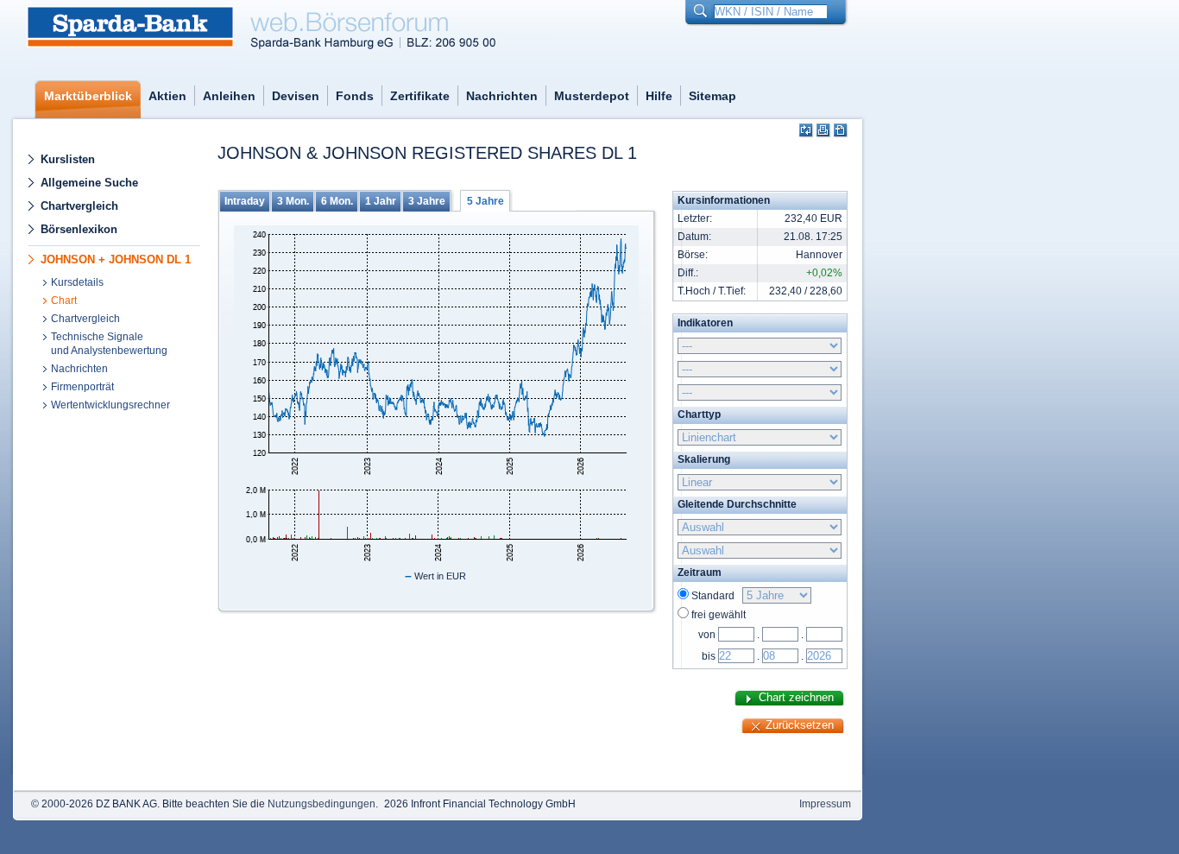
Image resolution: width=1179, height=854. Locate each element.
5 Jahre (485, 201)
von (707, 635)
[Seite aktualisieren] (806, 130)
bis (709, 656)
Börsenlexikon (79, 229)
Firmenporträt (82, 387)
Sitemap (712, 96)
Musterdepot (591, 96)
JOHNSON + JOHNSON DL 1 (116, 259)
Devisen (295, 96)
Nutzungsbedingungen (321, 804)
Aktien (167, 96)
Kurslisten (68, 159)
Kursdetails (77, 282)
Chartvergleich (79, 205)
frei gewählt (718, 615)
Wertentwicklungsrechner (110, 405)
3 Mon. (293, 201)
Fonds (355, 96)
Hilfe (659, 96)
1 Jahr (380, 201)
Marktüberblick (88, 96)
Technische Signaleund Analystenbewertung (109, 344)
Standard (715, 596)
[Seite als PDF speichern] (841, 130)
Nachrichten (502, 96)
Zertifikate (420, 96)
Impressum (825, 804)
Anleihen (229, 96)
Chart (64, 300)
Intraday (244, 201)
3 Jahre (426, 201)
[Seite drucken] (823, 130)
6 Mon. (337, 201)
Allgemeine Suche (89, 182)
